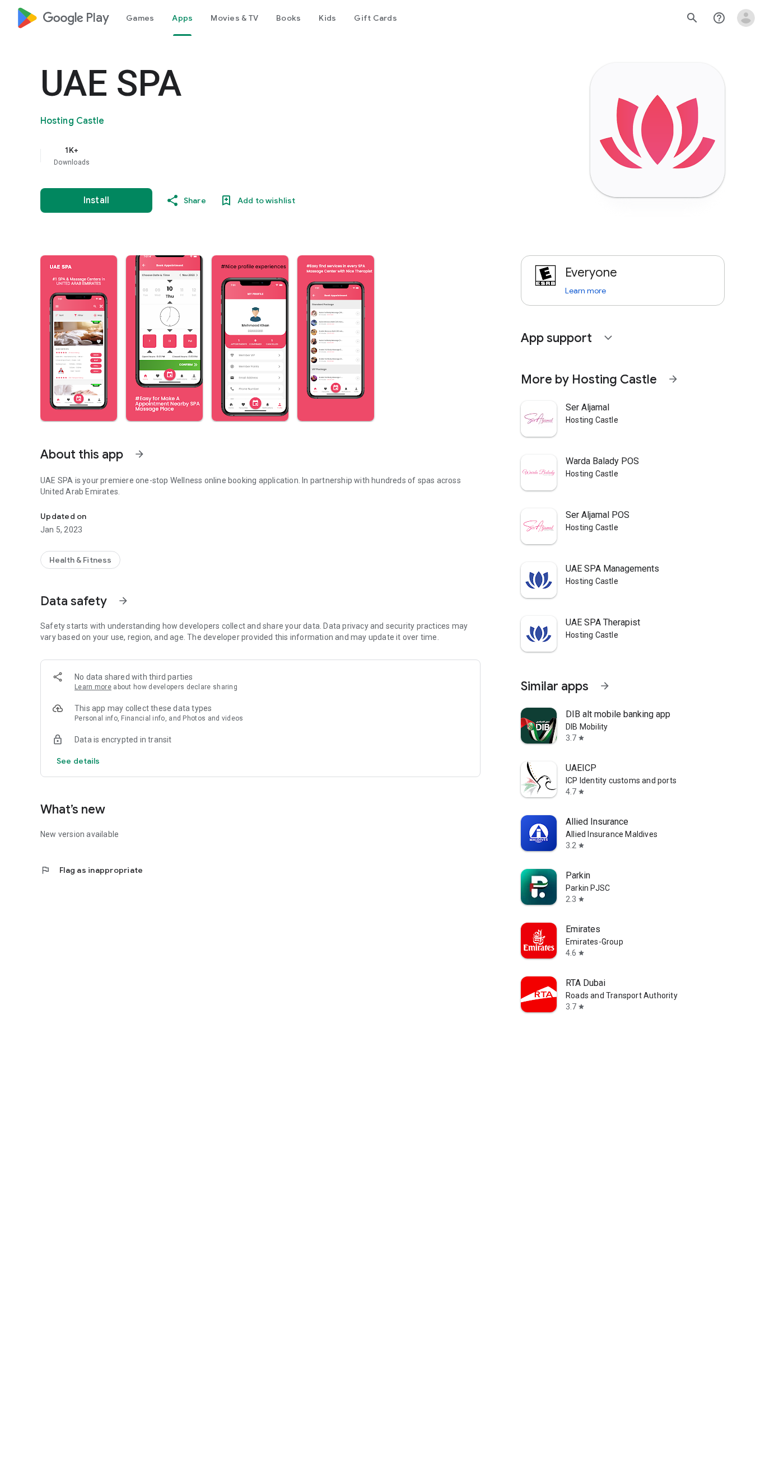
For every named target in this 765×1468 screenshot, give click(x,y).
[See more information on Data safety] (123, 600)
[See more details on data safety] (78, 760)
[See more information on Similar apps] (604, 685)
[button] (78, 338)
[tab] (140, 18)
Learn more (92, 687)
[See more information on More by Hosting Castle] (673, 379)
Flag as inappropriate (91, 870)
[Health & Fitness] (80, 559)
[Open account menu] (746, 17)
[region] (264, 155)
